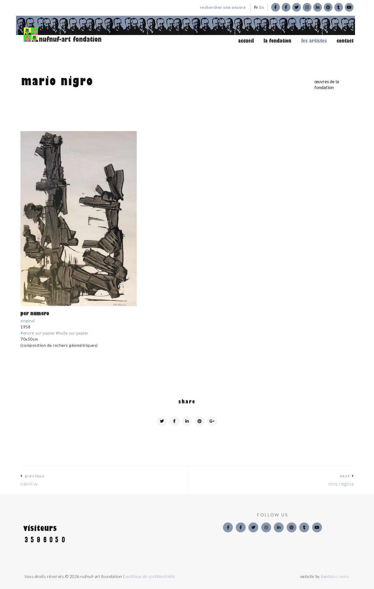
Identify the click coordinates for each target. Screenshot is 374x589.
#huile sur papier (72, 332)
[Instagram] (266, 527)
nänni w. (29, 484)
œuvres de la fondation (326, 84)
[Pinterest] (292, 527)
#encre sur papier (38, 332)
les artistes (314, 40)
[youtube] (317, 527)
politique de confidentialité (150, 576)
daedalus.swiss (335, 576)
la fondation (277, 40)
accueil (246, 40)
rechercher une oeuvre (223, 7)
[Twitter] (253, 527)
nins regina (341, 484)
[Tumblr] (304, 527)
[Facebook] (228, 527)
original (27, 320)
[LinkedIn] (279, 527)
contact (345, 40)
